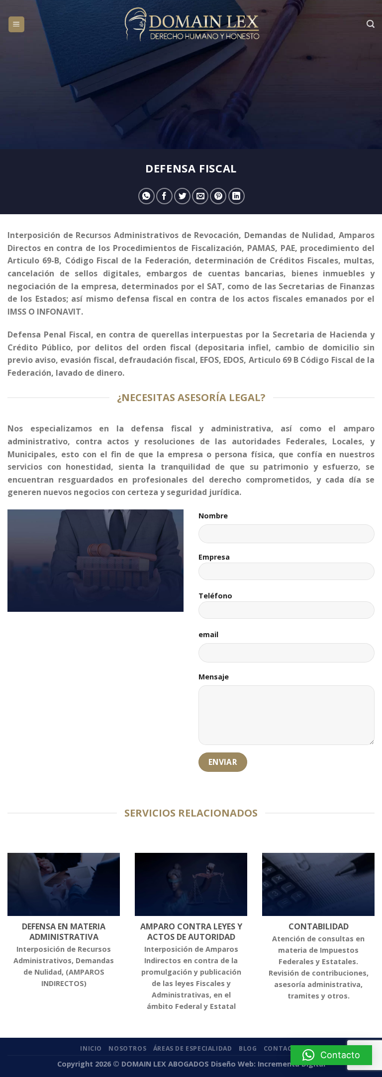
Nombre (213, 515)
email (208, 634)
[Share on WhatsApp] (146, 196)
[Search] (371, 24)
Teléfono (215, 595)
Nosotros (127, 1048)
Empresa (214, 557)
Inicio (91, 1048)
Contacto (283, 1048)
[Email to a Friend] (200, 196)
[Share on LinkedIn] (236, 196)
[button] (331, 1055)
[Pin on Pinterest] (218, 196)
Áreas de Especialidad (192, 1048)
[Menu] (16, 24)
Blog (248, 1048)
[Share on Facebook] (164, 196)
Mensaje (213, 676)
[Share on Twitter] (182, 196)
